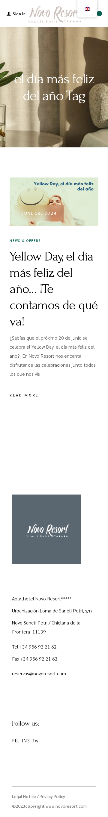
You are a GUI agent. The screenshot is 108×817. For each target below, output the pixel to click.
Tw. (36, 740)
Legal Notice (24, 796)
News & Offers (25, 240)
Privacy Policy (52, 796)
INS (26, 740)
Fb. (16, 740)
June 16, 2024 (39, 213)
